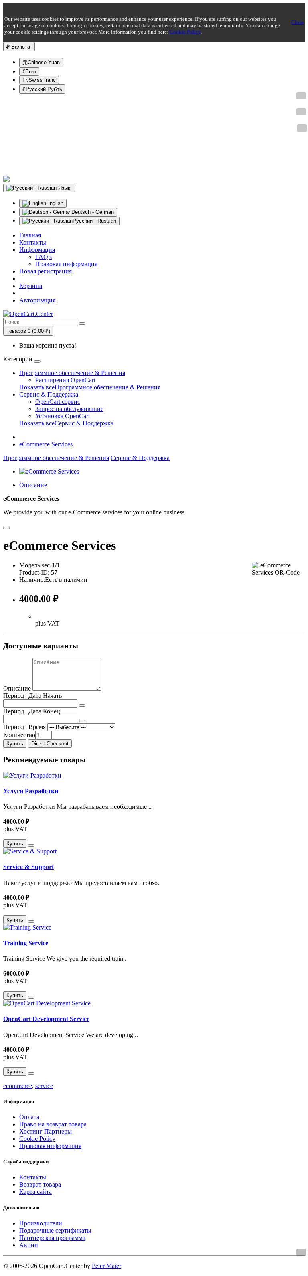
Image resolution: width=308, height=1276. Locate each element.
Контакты (32, 1177)
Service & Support (28, 866)
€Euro (29, 72)
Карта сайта (35, 1191)
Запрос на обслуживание (69, 408)
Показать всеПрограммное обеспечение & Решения (89, 387)
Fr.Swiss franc (39, 80)
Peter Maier (106, 1265)
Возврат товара (40, 1184)
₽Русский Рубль (42, 89)
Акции (28, 1245)
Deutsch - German (92, 212)
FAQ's (43, 256)
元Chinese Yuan (41, 62)
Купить (14, 744)
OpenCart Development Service (46, 1018)
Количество (19, 734)
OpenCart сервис (57, 401)
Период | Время (24, 726)
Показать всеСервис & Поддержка (66, 423)
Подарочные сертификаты (55, 1230)
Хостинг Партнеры (45, 1131)
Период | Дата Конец (31, 711)
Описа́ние (17, 688)
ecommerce (17, 1085)
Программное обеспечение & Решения (72, 372)
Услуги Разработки (30, 791)
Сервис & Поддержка (48, 394)
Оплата (29, 1117)
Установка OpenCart (62, 416)
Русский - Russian (94, 221)
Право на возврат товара (53, 1124)
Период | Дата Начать (32, 695)
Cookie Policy (185, 32)
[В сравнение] (6, 528)
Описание (33, 485)
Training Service (25, 943)
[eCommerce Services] (49, 471)
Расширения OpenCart (65, 380)
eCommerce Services (46, 444)
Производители (40, 1223)
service (44, 1085)
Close (297, 22)
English (54, 203)
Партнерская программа (52, 1237)
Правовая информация (66, 264)
